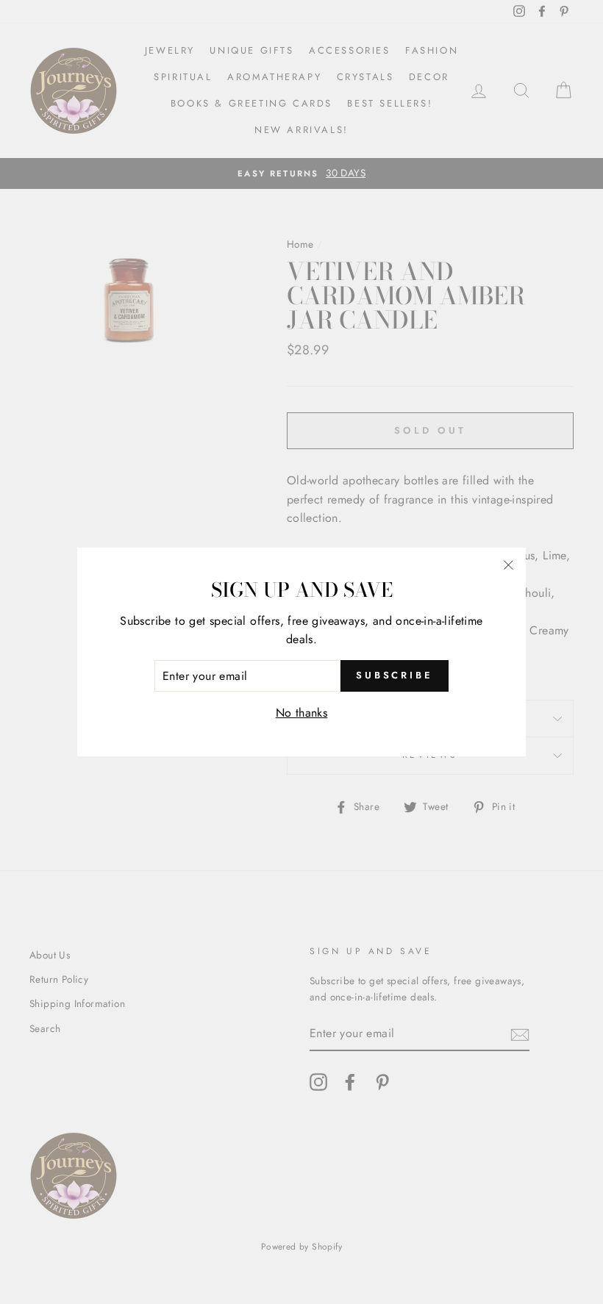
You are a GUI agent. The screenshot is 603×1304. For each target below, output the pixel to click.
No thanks (302, 712)
